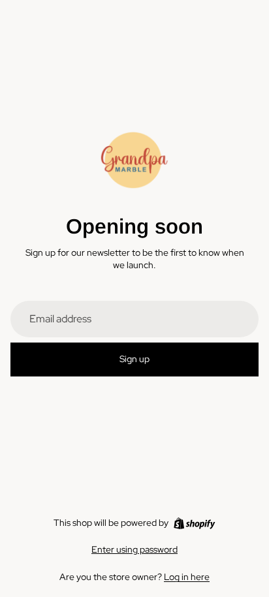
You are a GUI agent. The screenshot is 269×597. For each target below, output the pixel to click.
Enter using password (134, 549)
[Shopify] (194, 523)
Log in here (187, 577)
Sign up (134, 359)
